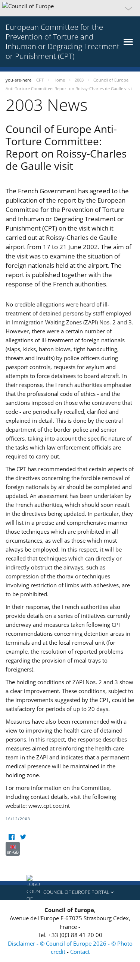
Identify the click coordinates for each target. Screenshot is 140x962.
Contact (80, 951)
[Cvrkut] (23, 837)
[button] (70, 8)
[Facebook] (11, 837)
